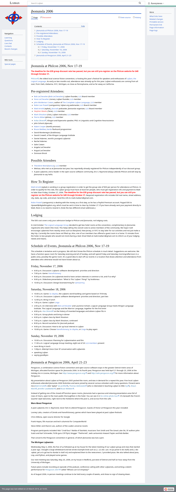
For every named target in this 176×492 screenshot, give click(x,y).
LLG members (91, 343)
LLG (80, 96)
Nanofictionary (54, 273)
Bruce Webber (40, 129)
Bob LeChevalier (41, 96)
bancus (51, 165)
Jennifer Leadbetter (46, 388)
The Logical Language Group (56, 225)
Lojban (14, 3)
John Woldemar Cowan (43, 102)
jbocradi (54, 108)
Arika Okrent (39, 120)
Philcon (34, 78)
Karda (49, 129)
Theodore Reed (40, 165)
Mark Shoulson (40, 114)
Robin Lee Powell (41, 105)
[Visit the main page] (14, 18)
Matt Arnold (39, 108)
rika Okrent (47, 311)
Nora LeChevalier (41, 99)
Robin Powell (36, 202)
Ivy (126, 386)
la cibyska (54, 293)
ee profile (62, 386)
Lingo (57, 302)
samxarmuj (80, 282)
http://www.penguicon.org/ (74, 373)
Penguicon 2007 (52, 469)
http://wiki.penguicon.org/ (102, 373)
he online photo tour (109, 396)
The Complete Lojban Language (76, 102)
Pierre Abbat (39, 117)
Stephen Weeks (40, 111)
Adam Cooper (40, 126)
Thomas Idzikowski (77, 386)
